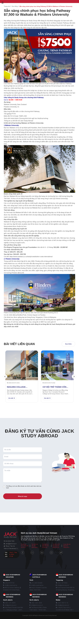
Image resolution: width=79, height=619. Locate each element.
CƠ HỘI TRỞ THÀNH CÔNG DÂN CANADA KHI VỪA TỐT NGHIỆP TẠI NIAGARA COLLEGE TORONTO (55, 387)
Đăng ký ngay (22, 496)
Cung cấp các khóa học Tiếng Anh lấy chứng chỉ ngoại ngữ (67, 547)
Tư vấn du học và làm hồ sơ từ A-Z (24, 546)
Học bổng (15, 6)
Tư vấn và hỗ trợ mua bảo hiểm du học (56, 546)
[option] (21, 376)
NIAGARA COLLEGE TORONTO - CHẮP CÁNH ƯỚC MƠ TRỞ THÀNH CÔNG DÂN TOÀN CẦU (20, 387)
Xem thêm (68, 344)
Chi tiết (10, 398)
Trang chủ (7, 6)
